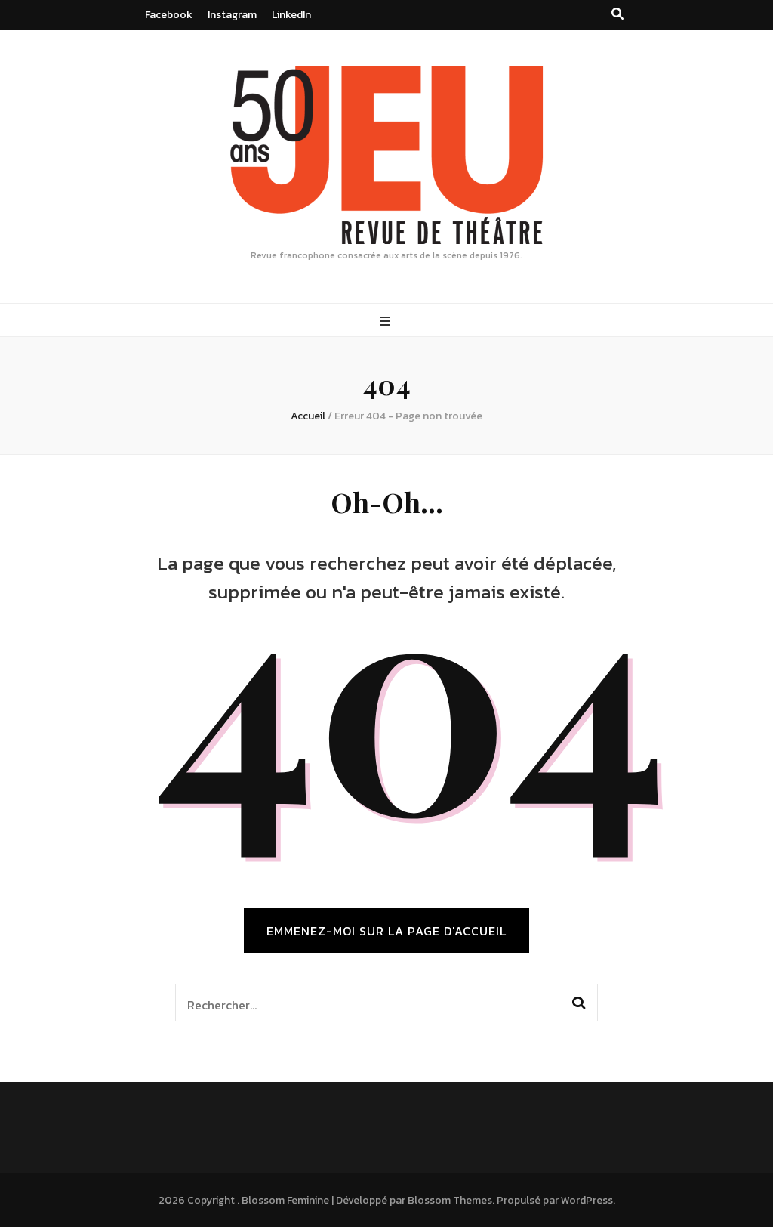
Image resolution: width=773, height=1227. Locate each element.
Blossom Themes (450, 1200)
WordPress (587, 1200)
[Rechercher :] (366, 1002)
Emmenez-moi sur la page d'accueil (386, 931)
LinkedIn (291, 15)
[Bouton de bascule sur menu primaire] (387, 321)
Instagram (232, 15)
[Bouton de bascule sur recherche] (617, 14)
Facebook (168, 15)
